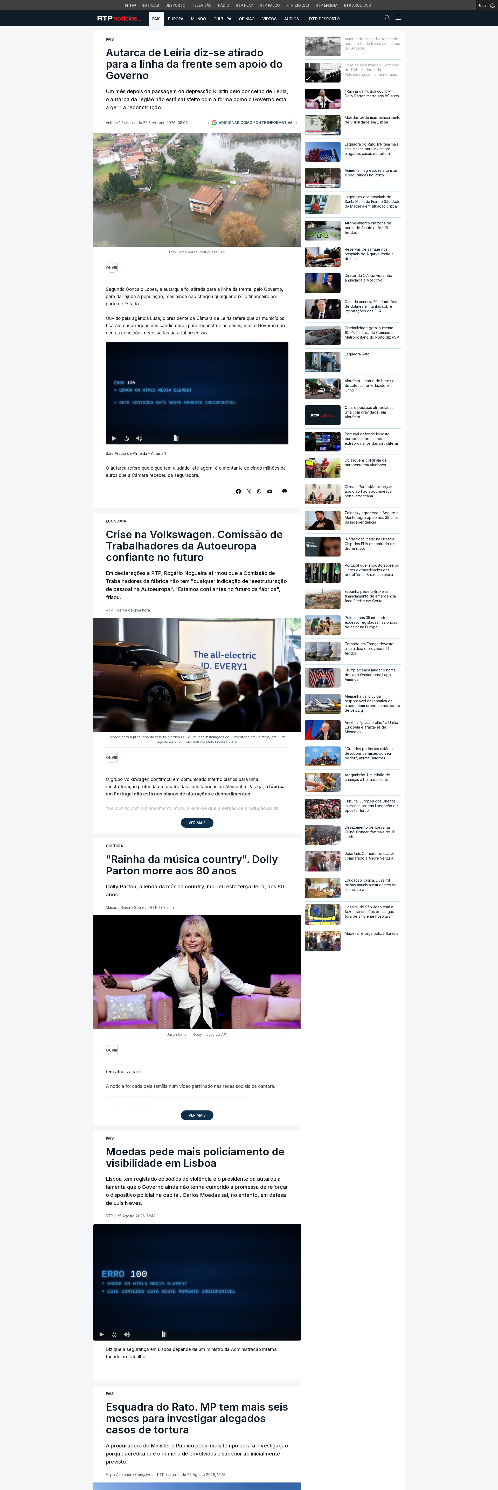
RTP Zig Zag (297, 5)
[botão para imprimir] (284, 493)
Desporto (175, 5)
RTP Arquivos (357, 5)
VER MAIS (197, 823)
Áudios (291, 18)
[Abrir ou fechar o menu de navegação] (396, 18)
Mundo (198, 18)
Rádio (223, 5)
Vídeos (269, 18)
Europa (175, 18)
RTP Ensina (326, 5)
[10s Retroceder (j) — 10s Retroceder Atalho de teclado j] (126, 438)
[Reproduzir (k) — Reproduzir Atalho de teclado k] (114, 438)
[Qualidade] (280, 1334)
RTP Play (244, 5)
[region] (197, 393)
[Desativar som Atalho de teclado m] (139, 438)
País (156, 18)
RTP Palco (270, 5)
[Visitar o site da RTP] (130, 5)
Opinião (247, 18)
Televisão (202, 5)
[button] (388, 18)
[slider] (215, 439)
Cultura (222, 18)
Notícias (150, 5)
